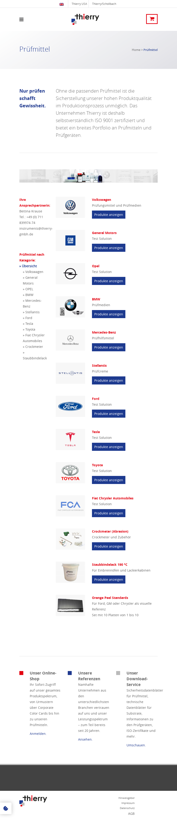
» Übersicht (28, 266)
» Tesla (28, 323)
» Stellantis (31, 312)
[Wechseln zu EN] (62, 4)
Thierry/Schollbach (104, 4)
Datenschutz (127, 808)
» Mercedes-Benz (32, 303)
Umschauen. (136, 745)
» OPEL (28, 289)
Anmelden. (38, 733)
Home (136, 50)
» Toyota (29, 329)
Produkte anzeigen (108, 214)
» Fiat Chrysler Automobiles (34, 338)
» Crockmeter (33, 346)
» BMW (28, 295)
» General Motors (30, 280)
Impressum (128, 803)
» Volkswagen (33, 272)
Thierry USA (79, 4)
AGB (131, 813)
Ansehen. (85, 739)
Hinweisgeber (126, 798)
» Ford (27, 318)
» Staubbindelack (35, 355)
